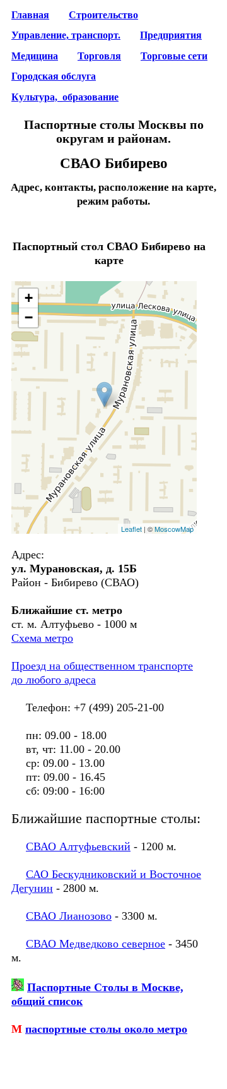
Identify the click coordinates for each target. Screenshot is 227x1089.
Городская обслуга (53, 76)
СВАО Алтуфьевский (78, 846)
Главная (30, 15)
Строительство (103, 15)
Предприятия (171, 35)
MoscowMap (174, 529)
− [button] (29, 317)
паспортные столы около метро (106, 1029)
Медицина (34, 56)
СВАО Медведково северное (95, 943)
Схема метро (42, 638)
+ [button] (29, 298)
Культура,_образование (65, 97)
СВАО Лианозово (69, 916)
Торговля (99, 56)
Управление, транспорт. (65, 35)
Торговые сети (174, 56)
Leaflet (131, 529)
